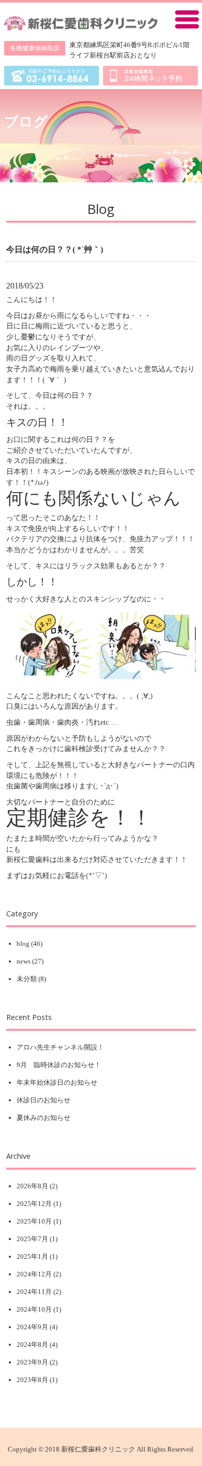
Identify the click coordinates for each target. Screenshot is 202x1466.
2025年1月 (32, 1256)
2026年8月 (32, 1186)
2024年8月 (32, 1344)
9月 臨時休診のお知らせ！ (59, 1065)
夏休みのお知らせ (43, 1118)
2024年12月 (34, 1274)
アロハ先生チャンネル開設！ (60, 1047)
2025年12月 (34, 1204)
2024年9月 (32, 1327)
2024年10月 (34, 1309)
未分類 (27, 979)
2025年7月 (32, 1239)
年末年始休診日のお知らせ (57, 1082)
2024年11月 (34, 1292)
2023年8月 (32, 1380)
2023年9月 (32, 1362)
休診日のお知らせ (43, 1100)
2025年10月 (34, 1221)
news (24, 961)
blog (23, 943)
